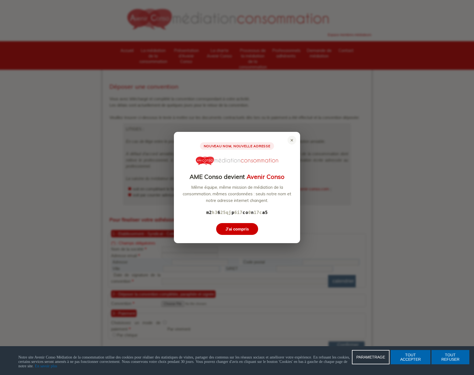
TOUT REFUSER (450, 357)
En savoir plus (46, 366)
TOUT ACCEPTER (410, 357)
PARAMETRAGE (370, 357)
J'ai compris (237, 229)
